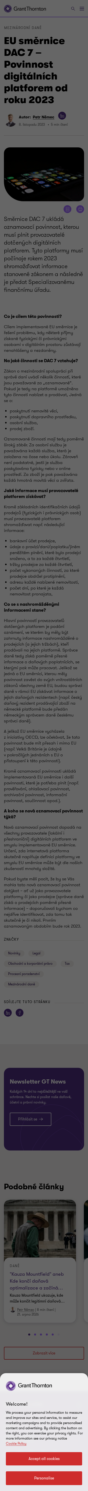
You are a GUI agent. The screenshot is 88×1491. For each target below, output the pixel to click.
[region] (44, 1432)
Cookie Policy (16, 1443)
